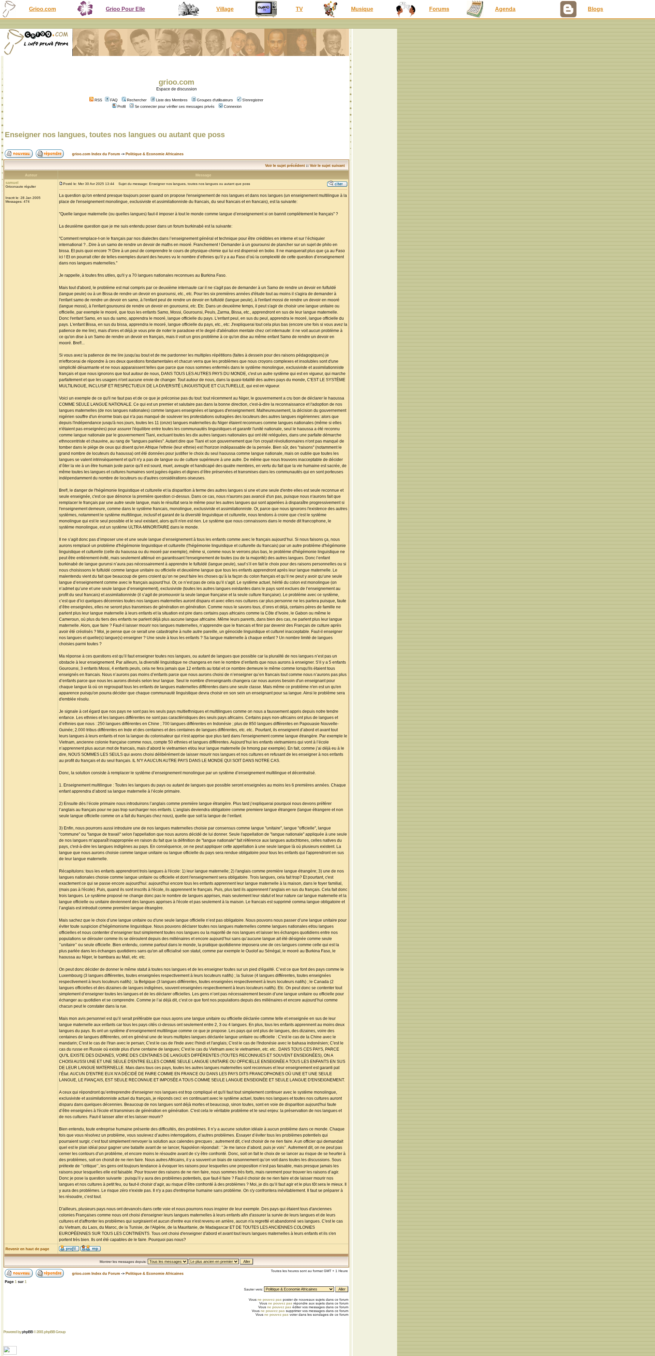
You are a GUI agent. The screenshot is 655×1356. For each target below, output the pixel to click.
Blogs (595, 9)
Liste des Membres (172, 100)
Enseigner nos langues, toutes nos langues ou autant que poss (115, 134)
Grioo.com (42, 9)
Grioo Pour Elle (125, 9)
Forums (439, 9)
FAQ (114, 100)
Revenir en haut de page (27, 1249)
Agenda (505, 9)
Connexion (233, 106)
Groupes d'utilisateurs (215, 100)
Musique (362, 9)
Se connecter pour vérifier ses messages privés (175, 106)
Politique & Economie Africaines (155, 154)
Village (225, 9)
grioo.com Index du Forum (96, 154)
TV (299, 9)
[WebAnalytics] (10, 1353)
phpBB (27, 1332)
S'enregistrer (252, 100)
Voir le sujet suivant (327, 165)
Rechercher (137, 100)
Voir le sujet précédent (285, 165)
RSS (97, 100)
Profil (121, 106)
